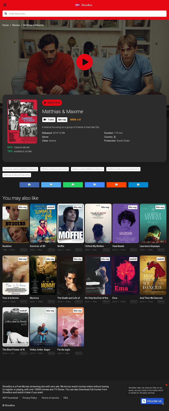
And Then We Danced (151, 298)
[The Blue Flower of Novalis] (15, 327)
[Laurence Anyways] (153, 223)
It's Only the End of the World (100, 298)
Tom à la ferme (10, 298)
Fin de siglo (63, 349)
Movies (16, 25)
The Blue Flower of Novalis (16, 349)
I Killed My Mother (94, 246)
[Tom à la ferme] (15, 275)
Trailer (51, 119)
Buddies (7, 246)
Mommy (34, 298)
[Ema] (125, 275)
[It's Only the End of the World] (98, 275)
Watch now (53, 102)
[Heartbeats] (125, 223)
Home (5, 25)
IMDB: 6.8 (75, 119)
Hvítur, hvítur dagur (40, 349)
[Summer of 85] (43, 223)
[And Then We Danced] (153, 275)
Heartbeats (118, 246)
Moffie (60, 246)
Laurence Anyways (150, 246)
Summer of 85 (37, 246)
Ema (114, 298)
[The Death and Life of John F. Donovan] (70, 275)
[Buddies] (15, 223)
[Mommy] (43, 275)
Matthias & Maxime (62, 111)
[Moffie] (70, 223)
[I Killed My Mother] (98, 223)
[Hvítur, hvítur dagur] (43, 327)
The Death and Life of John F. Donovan (77, 298)
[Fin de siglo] (70, 327)
